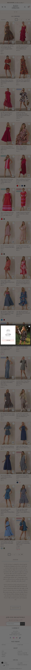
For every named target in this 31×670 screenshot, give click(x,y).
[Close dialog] (29, 326)
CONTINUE (8, 340)
